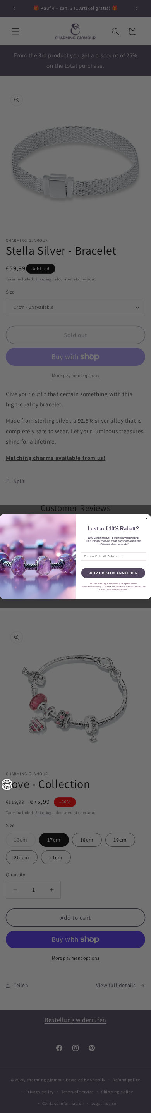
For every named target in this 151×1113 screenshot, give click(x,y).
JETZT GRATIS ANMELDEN (113, 573)
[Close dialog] (146, 518)
